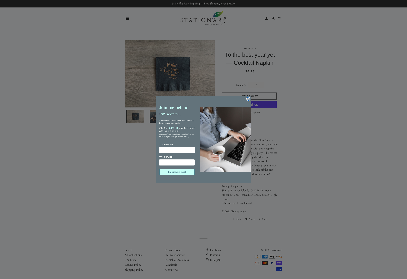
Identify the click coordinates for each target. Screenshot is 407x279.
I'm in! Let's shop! (177, 171)
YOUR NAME (166, 144)
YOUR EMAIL (166, 157)
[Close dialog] (248, 98)
